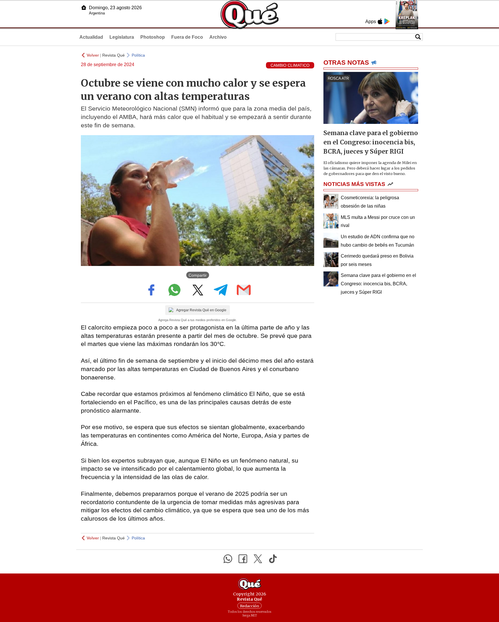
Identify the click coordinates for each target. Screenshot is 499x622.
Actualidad (91, 37)
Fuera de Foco (187, 37)
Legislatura (121, 37)
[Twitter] (258, 558)
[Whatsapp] (227, 558)
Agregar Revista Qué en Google (201, 310)
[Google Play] (387, 21)
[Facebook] (243, 558)
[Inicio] (84, 7)
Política (138, 55)
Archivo (218, 37)
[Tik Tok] (273, 558)
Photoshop (152, 37)
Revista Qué (113, 55)
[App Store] (380, 21)
